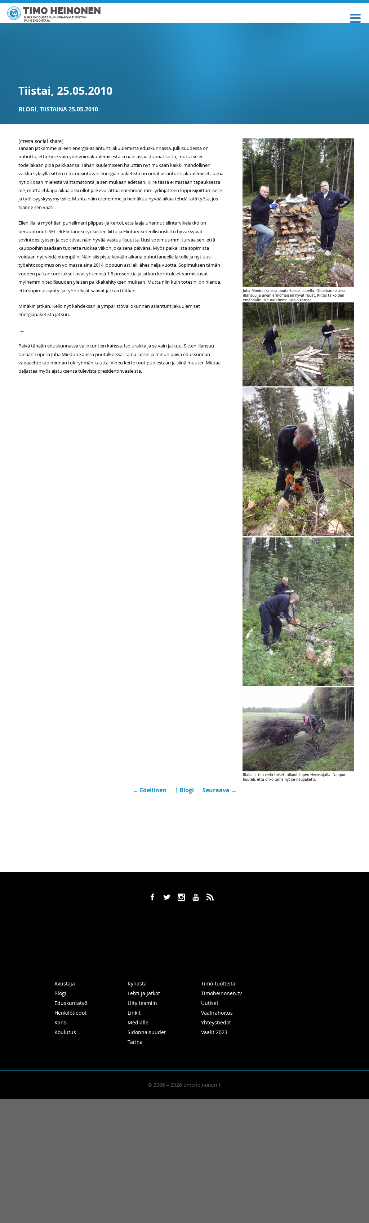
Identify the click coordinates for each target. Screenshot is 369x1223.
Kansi (61, 1022)
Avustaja (64, 983)
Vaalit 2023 (214, 1032)
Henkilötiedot (70, 1012)
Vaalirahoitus (217, 1012)
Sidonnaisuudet (147, 1032)
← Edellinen (150, 790)
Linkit (134, 1012)
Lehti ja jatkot (144, 993)
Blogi (27, 109)
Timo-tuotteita (218, 983)
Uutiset (209, 1003)
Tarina (135, 1041)
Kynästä (137, 983)
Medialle (138, 1022)
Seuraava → (220, 790)
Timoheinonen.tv (221, 993)
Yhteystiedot (216, 1022)
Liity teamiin (142, 1003)
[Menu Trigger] (355, 17)
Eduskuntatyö (70, 1003)
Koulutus (65, 1032)
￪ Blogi (184, 790)
